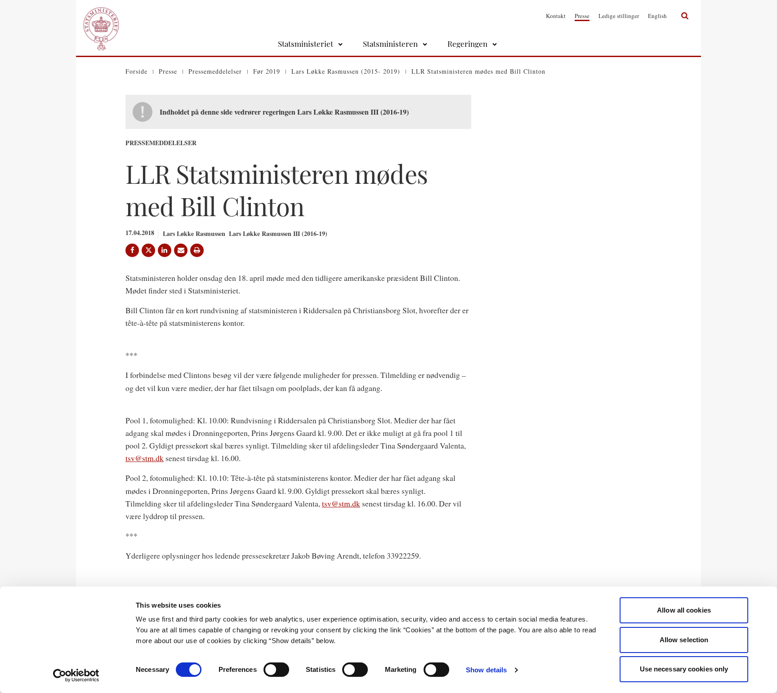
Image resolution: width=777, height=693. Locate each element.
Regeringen (467, 44)
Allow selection (684, 640)
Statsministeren (390, 44)
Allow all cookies (684, 610)
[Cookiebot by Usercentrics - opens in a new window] (76, 675)
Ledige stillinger (618, 16)
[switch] (276, 669)
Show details (486, 670)
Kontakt (556, 16)
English (657, 16)
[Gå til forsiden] (101, 15)
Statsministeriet (305, 44)
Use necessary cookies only (684, 669)
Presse (582, 16)
